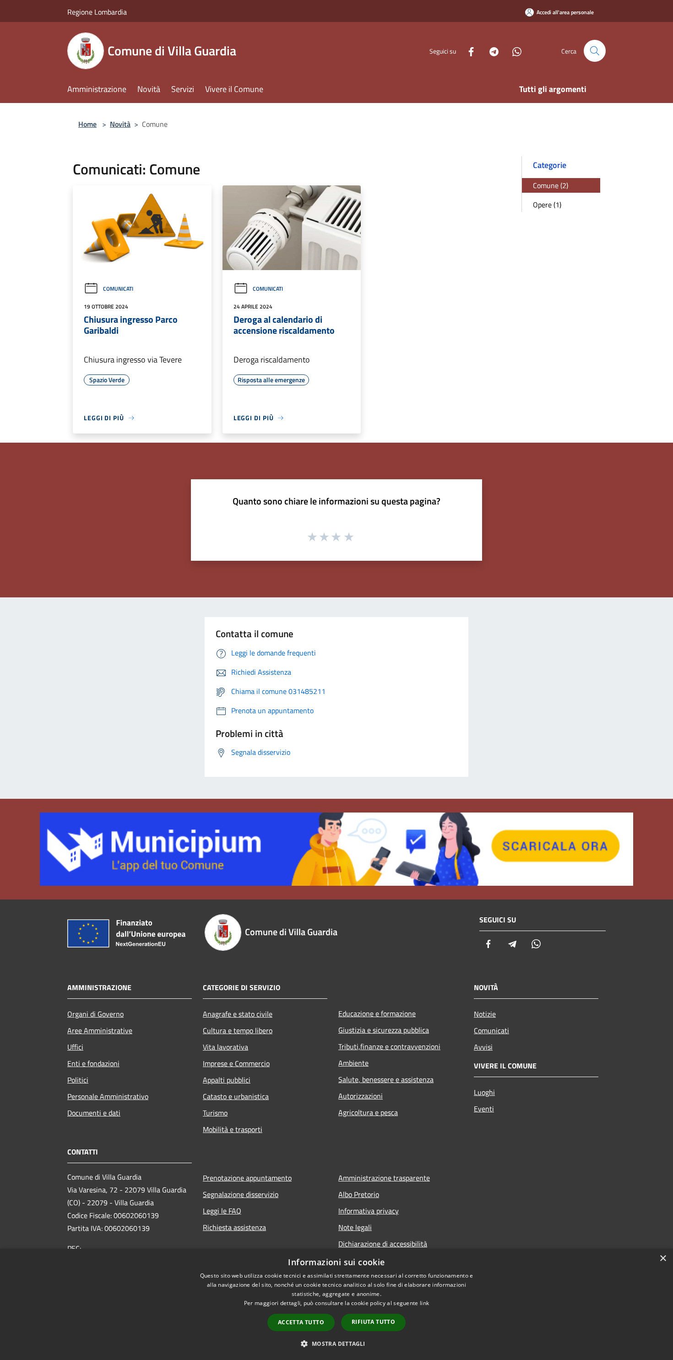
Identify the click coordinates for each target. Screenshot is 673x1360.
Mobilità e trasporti (232, 1129)
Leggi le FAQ (222, 1210)
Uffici (75, 1046)
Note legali (355, 1227)
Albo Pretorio (358, 1194)
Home (87, 124)
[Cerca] (595, 51)
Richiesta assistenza (234, 1227)
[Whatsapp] (513, 50)
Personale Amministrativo (107, 1096)
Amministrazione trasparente (384, 1177)
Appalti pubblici (226, 1079)
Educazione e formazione (377, 1013)
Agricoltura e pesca (368, 1112)
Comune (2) (550, 185)
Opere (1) (547, 204)
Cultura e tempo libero (237, 1030)
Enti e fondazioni (93, 1063)
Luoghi (484, 1092)
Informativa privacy (368, 1210)
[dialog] (336, 1304)
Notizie (485, 1013)
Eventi (484, 1108)
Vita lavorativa (225, 1046)
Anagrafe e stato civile (237, 1013)
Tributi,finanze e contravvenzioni (389, 1046)
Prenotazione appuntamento (247, 1177)
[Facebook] (467, 50)
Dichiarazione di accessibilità (382, 1243)
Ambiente (353, 1062)
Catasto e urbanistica (236, 1096)
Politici (77, 1079)
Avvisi (483, 1046)
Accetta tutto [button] (301, 1322)
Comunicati (118, 288)
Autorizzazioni (360, 1095)
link (424, 1303)
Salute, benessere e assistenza (386, 1079)
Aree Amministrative (99, 1030)
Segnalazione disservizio (240, 1194)
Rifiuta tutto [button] (373, 1322)
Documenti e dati (93, 1112)
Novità (120, 124)
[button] (336, 1343)
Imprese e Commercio (236, 1063)
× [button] (662, 1258)
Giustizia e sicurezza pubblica (383, 1029)
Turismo (215, 1112)
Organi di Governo (95, 1013)
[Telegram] (490, 50)
